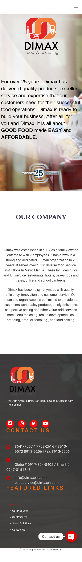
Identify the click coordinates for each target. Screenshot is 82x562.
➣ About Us (16, 504)
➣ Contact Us (17, 529)
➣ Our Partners (18, 517)
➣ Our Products (18, 510)
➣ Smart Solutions (20, 523)
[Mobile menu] (76, 7)
